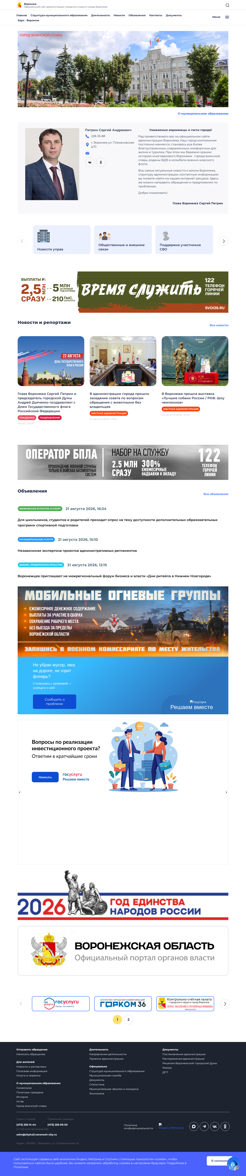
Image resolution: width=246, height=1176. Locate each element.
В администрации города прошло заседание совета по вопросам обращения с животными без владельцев (119, 400)
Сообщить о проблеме (55, 702)
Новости (119, 15)
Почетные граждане (29, 1092)
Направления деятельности (108, 1054)
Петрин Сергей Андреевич (108, 130)
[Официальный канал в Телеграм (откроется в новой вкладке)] (204, 1126)
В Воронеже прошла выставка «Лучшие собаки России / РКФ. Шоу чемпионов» (193, 398)
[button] (223, 241)
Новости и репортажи (31, 1066)
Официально (98, 1066)
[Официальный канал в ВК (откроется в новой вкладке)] (214, 1126)
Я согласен (219, 1160)
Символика (24, 1088)
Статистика (96, 1084)
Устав (20, 1101)
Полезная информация (31, 1071)
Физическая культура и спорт (40, 508)
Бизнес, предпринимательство (40, 565)
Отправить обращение (32, 1049)
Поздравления (50, 417)
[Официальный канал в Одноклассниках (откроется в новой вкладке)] (225, 1126)
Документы (174, 15)
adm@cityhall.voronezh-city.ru (36, 1134)
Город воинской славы (31, 1106)
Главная (21, 15)
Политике (21, 1167)
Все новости (219, 325)
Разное (167, 1067)
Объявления (137, 15)
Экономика (96, 1093)
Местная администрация (108, 413)
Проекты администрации (106, 1058)
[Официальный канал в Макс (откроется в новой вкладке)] (193, 1126)
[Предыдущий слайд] (19, 792)
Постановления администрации (184, 1054)
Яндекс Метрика (89, 1159)
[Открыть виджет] (234, 1164)
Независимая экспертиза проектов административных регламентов (77, 551)
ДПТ (165, 1072)
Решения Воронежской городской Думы (189, 1063)
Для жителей (25, 1062)
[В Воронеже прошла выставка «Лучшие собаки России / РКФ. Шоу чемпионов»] (195, 361)
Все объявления (215, 494)
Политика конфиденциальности (138, 1127)
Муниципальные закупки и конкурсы (114, 1089)
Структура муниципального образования (59, 15)
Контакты (155, 15)
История (22, 1097)
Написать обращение (30, 1054)
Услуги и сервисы (28, 1075)
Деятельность (100, 15)
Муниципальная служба (105, 1075)
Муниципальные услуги (36, 539)
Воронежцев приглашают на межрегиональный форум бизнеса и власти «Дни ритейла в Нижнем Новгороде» (114, 576)
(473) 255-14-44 (26, 1124)
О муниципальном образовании (203, 113)
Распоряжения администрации (183, 1058)
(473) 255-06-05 (58, 1124)
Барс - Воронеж (28, 20)
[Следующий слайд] (226, 792)
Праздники (27, 417)
